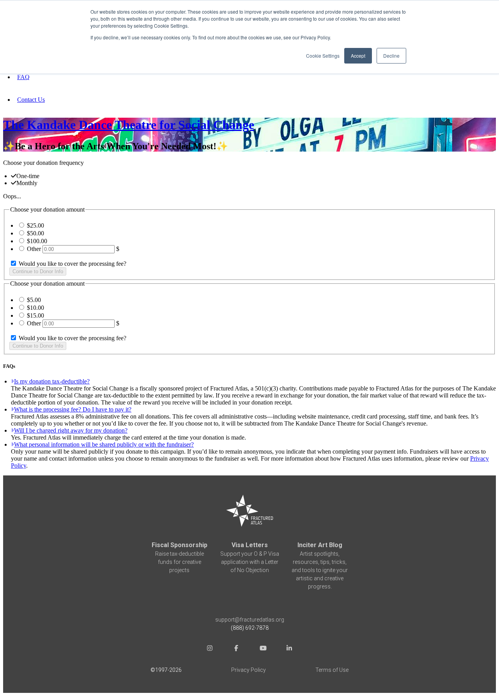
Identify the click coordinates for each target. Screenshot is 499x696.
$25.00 (35, 225)
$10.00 (35, 307)
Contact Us (31, 99)
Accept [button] (358, 55)
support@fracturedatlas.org (249, 620)
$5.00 (34, 300)
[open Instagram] (210, 649)
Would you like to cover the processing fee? (71, 263)
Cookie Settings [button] (323, 55)
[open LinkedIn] (289, 649)
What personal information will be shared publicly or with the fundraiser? (104, 444)
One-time (27, 176)
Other (34, 249)
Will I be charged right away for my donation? (70, 430)
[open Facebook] (236, 649)
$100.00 (37, 241)
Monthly (26, 183)
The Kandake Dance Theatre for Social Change (128, 125)
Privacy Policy (248, 670)
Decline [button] (391, 55)
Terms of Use (332, 670)
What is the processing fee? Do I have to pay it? (72, 409)
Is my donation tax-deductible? (52, 381)
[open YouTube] (263, 649)
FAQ (23, 77)
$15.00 (35, 315)
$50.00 (35, 233)
